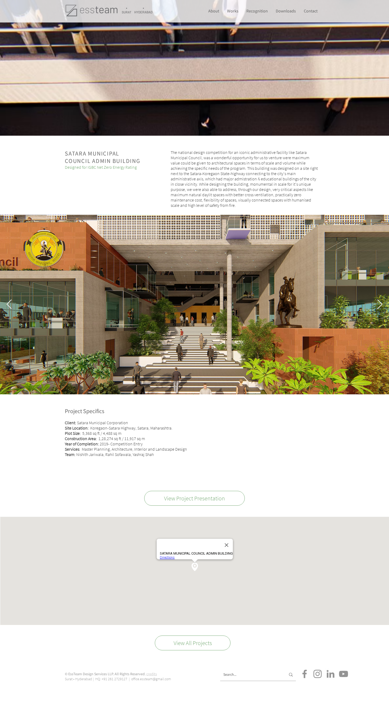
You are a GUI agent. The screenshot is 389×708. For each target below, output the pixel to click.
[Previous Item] (9, 304)
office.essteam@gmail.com (151, 679)
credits (151, 674)
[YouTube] (343, 673)
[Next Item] (380, 304)
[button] (257, 10)
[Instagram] (317, 673)
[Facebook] (304, 673)
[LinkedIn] (330, 673)
